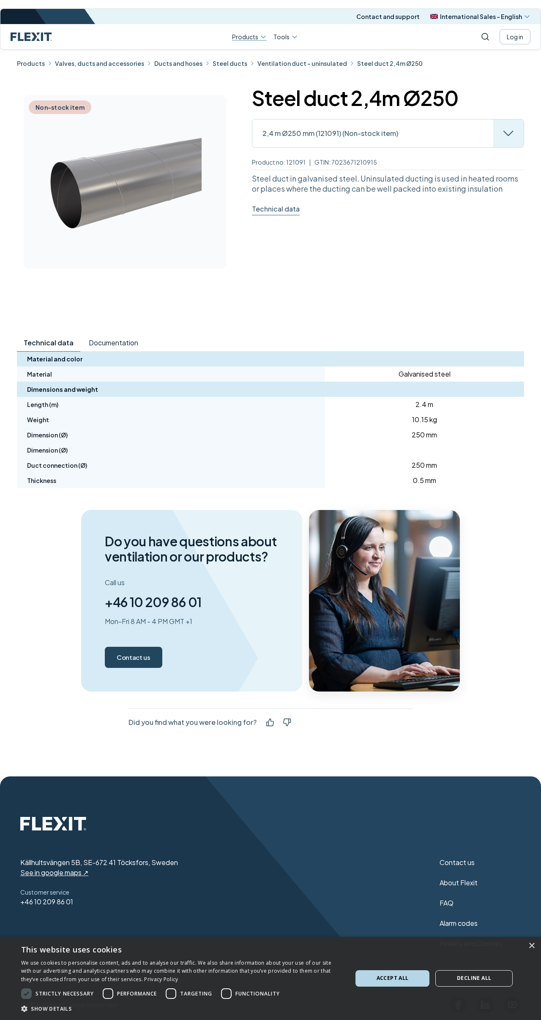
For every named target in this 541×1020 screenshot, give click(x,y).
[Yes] (270, 722)
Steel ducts (230, 63)
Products (245, 37)
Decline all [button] (474, 978)
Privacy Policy (161, 979)
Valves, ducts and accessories (99, 63)
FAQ (447, 902)
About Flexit (459, 882)
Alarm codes (459, 923)
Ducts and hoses (178, 63)
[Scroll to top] (31, 37)
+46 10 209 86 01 (153, 602)
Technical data (276, 208)
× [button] (531, 946)
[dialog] (270, 978)
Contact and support (388, 16)
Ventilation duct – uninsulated (302, 63)
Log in (515, 37)
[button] (182, 1009)
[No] (287, 722)
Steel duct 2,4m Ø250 (390, 63)
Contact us (133, 657)
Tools (281, 36)
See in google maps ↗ (54, 872)
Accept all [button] (393, 978)
